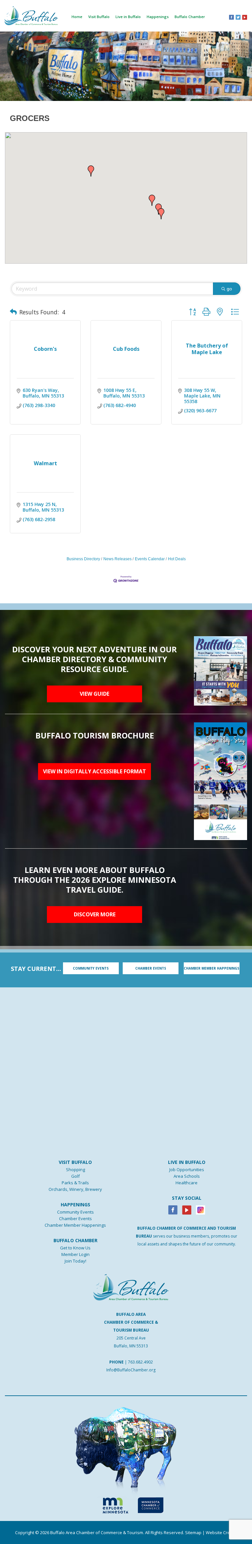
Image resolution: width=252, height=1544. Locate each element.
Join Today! (75, 1261)
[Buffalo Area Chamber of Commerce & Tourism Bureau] (31, 15)
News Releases (117, 559)
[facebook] (231, 16)
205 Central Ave (131, 1338)
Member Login (75, 1254)
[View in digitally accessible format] (220, 780)
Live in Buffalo (128, 16)
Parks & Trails (75, 1183)
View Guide (94, 693)
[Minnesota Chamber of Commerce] (150, 1504)
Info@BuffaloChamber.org (131, 1370)
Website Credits (221, 1532)
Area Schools (187, 1176)
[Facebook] (173, 1210)
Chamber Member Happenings (75, 1225)
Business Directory (83, 559)
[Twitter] (238, 16)
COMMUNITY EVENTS (91, 968)
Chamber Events (75, 1218)
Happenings (158, 16)
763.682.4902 (140, 1362)
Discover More (95, 914)
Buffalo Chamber (190, 16)
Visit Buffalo (99, 16)
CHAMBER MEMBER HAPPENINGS (211, 968)
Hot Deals (177, 559)
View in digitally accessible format (94, 771)
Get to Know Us (75, 1248)
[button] (161, 213)
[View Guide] (220, 670)
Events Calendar (150, 559)
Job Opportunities (186, 1169)
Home (77, 16)
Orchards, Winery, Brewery (75, 1189)
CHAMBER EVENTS (150, 968)
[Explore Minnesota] (112, 1504)
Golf (75, 1176)
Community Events (75, 1212)
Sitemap (193, 1532)
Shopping (75, 1169)
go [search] (229, 288)
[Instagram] (200, 1210)
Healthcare (187, 1183)
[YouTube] (244, 16)
